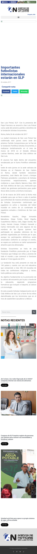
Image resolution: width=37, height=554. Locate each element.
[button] (18, 17)
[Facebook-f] (13, 551)
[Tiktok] (23, 551)
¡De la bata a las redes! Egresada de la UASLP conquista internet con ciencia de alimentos (16, 380)
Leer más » (4, 385)
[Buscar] (34, 312)
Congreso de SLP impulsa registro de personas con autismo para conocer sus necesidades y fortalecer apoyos (17, 437)
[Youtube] (20, 551)
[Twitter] (16, 551)
